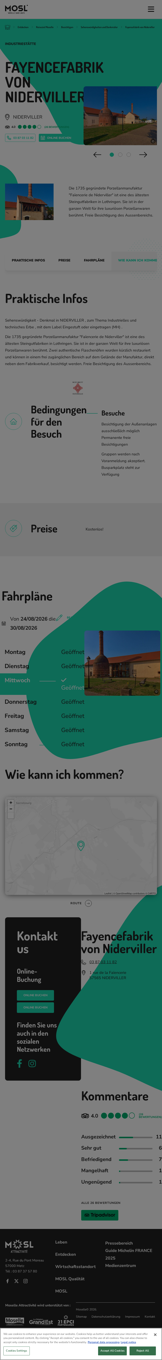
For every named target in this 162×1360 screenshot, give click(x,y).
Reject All (142, 1351)
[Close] (155, 1334)
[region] (81, 1344)
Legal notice (128, 1342)
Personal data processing (104, 1342)
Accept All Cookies (112, 1351)
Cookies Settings (16, 1351)
